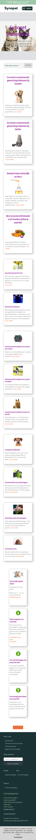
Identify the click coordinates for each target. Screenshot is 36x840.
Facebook (13, 641)
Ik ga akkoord (18, 837)
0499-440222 (12, 1)
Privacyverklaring (10, 746)
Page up (17, 727)
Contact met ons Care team (14, 743)
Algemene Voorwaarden (12, 749)
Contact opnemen (9, 814)
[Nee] (34, 833)
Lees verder (18, 112)
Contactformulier (15, 637)
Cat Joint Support (23, 775)
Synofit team (9, 740)
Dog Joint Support (10, 775)
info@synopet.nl (15, 597)
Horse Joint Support (11, 787)
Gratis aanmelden (13, 763)
